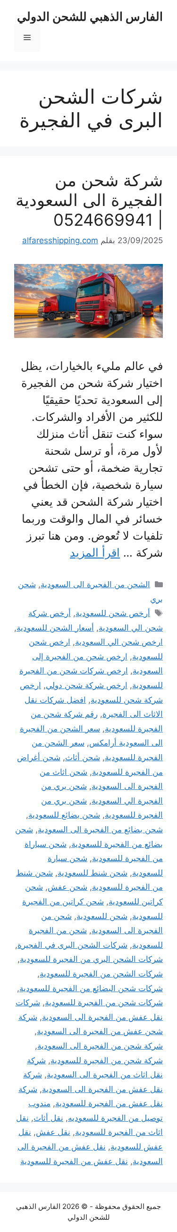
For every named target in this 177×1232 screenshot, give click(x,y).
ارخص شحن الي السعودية (119, 642)
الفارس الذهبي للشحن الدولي (90, 16)
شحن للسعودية (101, 916)
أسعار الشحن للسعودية (55, 627)
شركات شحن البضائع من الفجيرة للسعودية (91, 988)
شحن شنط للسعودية (92, 873)
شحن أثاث (82, 757)
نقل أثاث (48, 1118)
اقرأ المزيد (95, 552)
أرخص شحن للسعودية (113, 613)
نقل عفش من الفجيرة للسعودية (74, 1161)
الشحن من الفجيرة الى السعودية (95, 584)
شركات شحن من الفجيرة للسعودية (104, 1002)
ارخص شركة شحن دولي (86, 685)
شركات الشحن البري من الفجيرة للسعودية (91, 959)
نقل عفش (53, 1132)
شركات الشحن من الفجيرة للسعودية (101, 973)
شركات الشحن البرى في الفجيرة (72, 945)
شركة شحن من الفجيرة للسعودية (107, 1060)
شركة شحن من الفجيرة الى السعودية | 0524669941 (89, 200)
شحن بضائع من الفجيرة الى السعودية (100, 829)
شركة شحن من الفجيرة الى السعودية (100, 1046)
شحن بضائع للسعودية (64, 815)
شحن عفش (67, 887)
